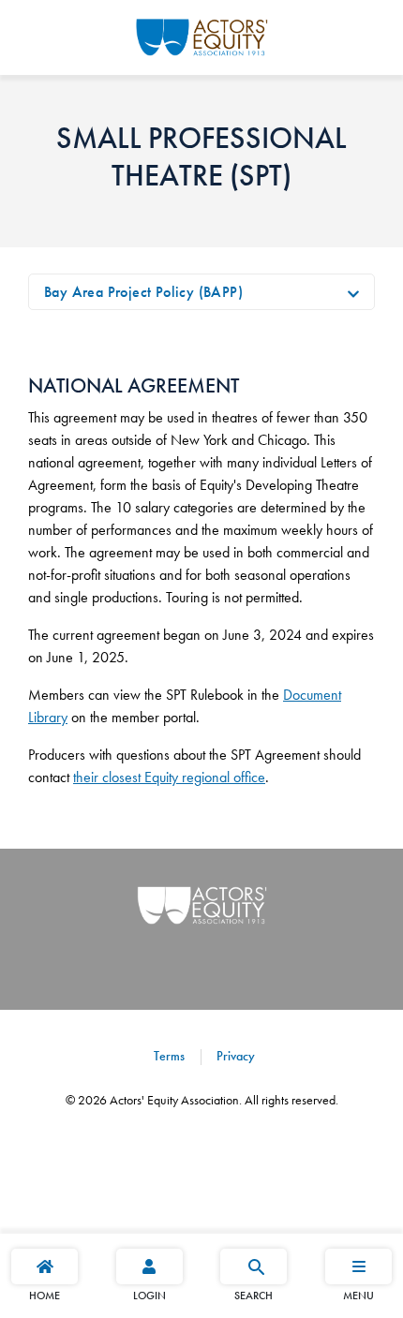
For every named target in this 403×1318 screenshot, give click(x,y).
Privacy (233, 1055)
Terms (169, 1055)
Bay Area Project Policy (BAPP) (143, 292)
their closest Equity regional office (169, 777)
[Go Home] (202, 35)
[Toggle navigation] (353, 292)
